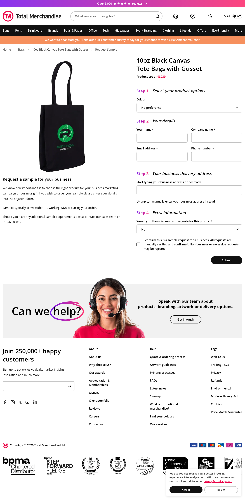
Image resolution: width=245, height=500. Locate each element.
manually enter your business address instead (183, 201)
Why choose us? (100, 365)
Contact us (96, 424)
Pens (18, 30)
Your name (145, 130)
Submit (227, 260)
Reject (221, 490)
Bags (6, 30)
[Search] (157, 16)
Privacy (216, 373)
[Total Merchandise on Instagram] (13, 402)
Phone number (202, 148)
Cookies (216, 404)
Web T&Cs (218, 357)
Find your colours (162, 416)
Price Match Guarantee (226, 412)
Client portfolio (99, 401)
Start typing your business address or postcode (168, 182)
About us (95, 357)
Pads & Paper (73, 30)
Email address (147, 148)
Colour (141, 99)
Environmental (221, 388)
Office (92, 30)
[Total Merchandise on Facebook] (5, 402)
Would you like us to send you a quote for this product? (174, 221)
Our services (158, 424)
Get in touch (185, 319)
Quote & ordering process (167, 357)
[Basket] (210, 16)
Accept (186, 490)
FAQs (153, 380)
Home (7, 49)
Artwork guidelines (163, 365)
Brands (53, 30)
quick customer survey (110, 40)
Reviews (94, 408)
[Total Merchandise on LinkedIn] (35, 402)
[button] (116, 16)
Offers (201, 30)
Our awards (97, 373)
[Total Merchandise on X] (20, 402)
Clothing (168, 30)
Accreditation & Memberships (99, 383)
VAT (227, 16)
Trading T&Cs (220, 365)
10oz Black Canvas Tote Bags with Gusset (60, 49)
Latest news (158, 388)
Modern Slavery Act (224, 396)
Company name (203, 130)
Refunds (216, 380)
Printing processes (162, 373)
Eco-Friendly (220, 30)
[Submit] (69, 386)
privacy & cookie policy (218, 481)
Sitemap (155, 396)
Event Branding (146, 30)
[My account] (193, 16)
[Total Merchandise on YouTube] (27, 402)
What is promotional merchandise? (164, 406)
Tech (106, 30)
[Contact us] (175, 16)
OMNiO (94, 393)
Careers (94, 416)
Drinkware (35, 30)
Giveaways (122, 30)
